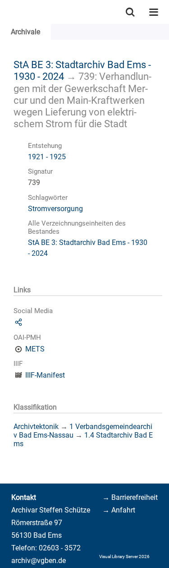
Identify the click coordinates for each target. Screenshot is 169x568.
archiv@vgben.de (38, 560)
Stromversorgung (55, 208)
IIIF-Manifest (45, 375)
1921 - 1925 (47, 156)
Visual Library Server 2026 (124, 556)
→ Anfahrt (118, 510)
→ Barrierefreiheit (130, 497)
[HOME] (4, 12)
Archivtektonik (36, 426)
